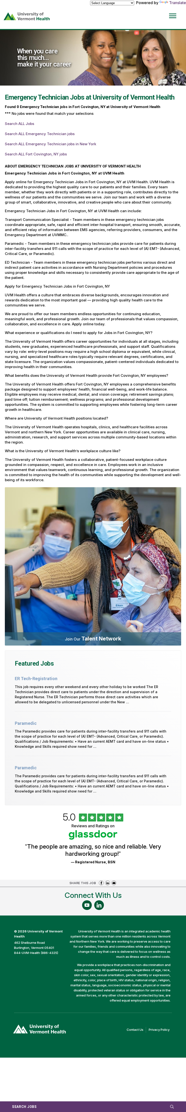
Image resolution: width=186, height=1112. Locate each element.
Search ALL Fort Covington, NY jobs (36, 154)
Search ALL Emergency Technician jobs (40, 133)
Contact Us (136, 1030)
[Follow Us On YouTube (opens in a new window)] (87, 905)
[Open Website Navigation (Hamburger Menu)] (173, 12)
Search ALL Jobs (19, 123)
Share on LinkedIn (107, 882)
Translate (177, 2)
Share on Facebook (101, 882)
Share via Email (113, 882)
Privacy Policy (160, 1030)
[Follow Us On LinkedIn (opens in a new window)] (99, 905)
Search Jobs (24, 1107)
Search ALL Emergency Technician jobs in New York (50, 144)
